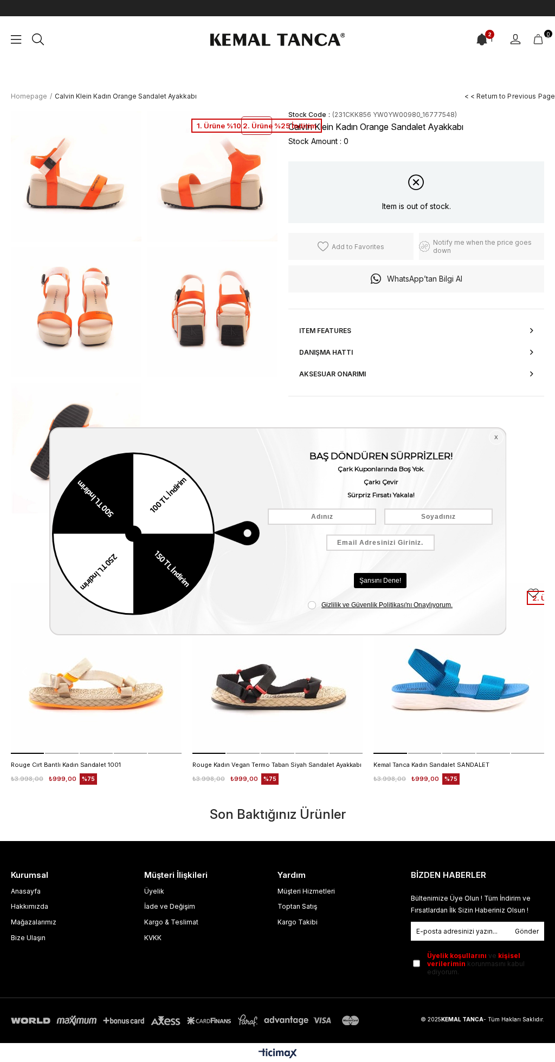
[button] (27, 753)
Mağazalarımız (33, 922)
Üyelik (154, 891)
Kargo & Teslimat (171, 922)
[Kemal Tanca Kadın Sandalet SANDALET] (458, 668)
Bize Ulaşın (28, 938)
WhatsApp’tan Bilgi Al (424, 278)
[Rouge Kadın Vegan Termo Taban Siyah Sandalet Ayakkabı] (277, 668)
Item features (325, 331)
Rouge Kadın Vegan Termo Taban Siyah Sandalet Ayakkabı (277, 764)
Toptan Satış (297, 906)
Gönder (527, 931)
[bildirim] (481, 39)
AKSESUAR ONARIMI (332, 374)
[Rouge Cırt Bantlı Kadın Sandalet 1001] (96, 668)
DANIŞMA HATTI (326, 352)
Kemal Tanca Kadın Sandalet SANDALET (431, 764)
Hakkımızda (29, 906)
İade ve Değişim (169, 906)
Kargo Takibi (298, 922)
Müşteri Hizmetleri (306, 891)
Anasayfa (26, 891)
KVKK (153, 938)
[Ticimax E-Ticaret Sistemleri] (278, 1054)
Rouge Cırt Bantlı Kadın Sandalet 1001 (66, 764)
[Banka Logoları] (187, 1020)
